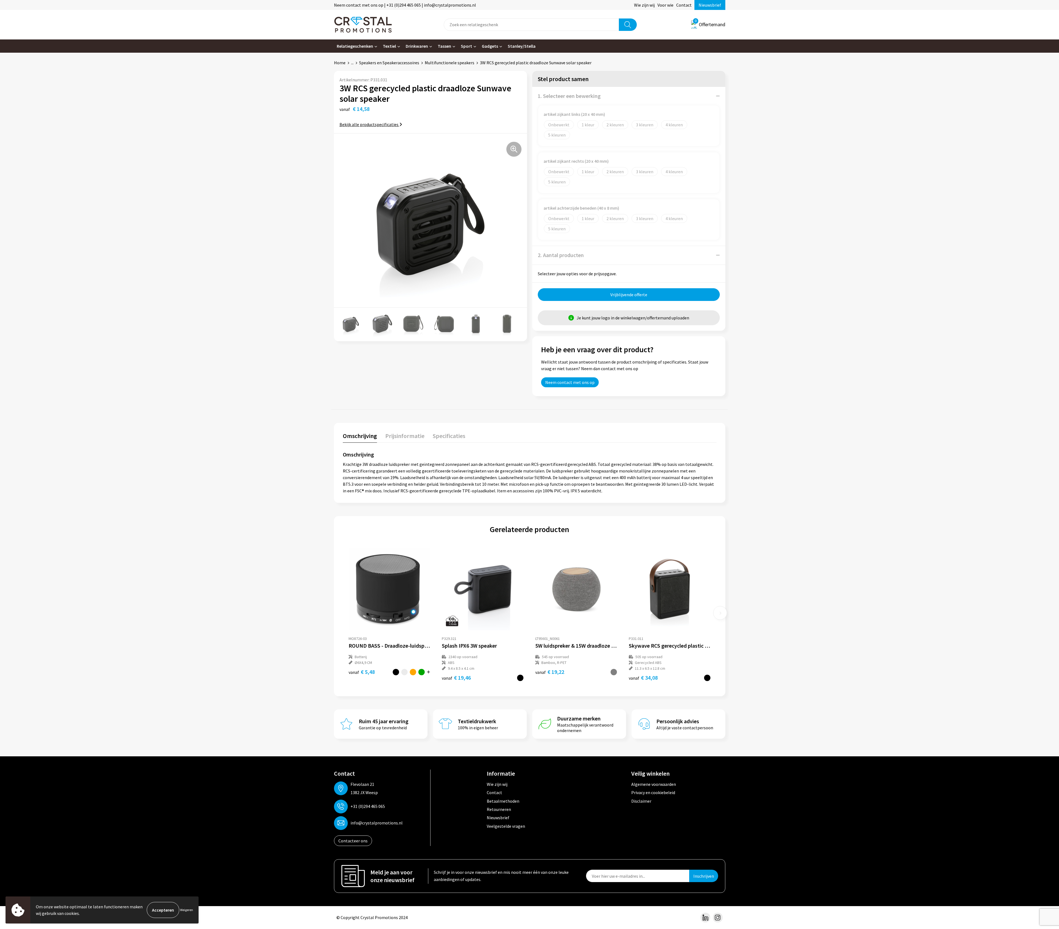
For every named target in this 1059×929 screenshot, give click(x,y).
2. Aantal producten (561, 255)
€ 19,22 (549, 671)
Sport (466, 46)
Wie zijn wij (644, 5)
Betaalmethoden (503, 801)
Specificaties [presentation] (449, 436)
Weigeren (186, 910)
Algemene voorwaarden (653, 784)
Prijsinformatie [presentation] (404, 436)
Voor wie (665, 5)
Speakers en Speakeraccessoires (389, 62)
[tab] (360, 437)
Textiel (389, 46)
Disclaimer (641, 801)
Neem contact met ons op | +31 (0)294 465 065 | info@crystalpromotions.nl (405, 5)
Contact (684, 5)
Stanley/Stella (522, 46)
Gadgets (490, 46)
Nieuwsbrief (710, 5)
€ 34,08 (643, 677)
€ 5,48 (362, 671)
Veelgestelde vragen (506, 826)
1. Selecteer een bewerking (569, 95)
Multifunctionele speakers (449, 62)
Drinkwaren (417, 46)
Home (340, 62)
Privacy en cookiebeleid (653, 792)
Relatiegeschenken (355, 46)
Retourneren (499, 809)
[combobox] (531, 24)
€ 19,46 (456, 677)
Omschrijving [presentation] (360, 436)
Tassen (444, 46)
